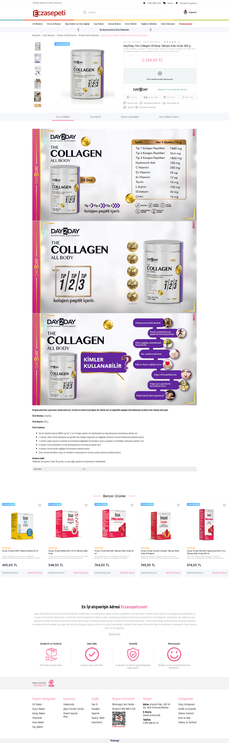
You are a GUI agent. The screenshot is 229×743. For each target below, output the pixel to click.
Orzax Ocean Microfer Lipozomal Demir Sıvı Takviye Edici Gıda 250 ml (206, 552)
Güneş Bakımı (38, 713)
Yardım (170, 3)
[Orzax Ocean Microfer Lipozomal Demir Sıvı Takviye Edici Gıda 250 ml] (207, 523)
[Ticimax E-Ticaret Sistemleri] (114, 741)
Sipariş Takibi (98, 717)
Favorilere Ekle (40, 505)
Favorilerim (97, 722)
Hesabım (96, 708)
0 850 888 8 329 (154, 3)
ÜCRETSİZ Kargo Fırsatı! (114, 29)
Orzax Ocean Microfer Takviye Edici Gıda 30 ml (113, 552)
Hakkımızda (68, 704)
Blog (65, 716)
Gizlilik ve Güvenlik (187, 708)
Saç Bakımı (37, 726)
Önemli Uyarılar (70, 713)
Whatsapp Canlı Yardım (123, 704)
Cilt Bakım (37, 704)
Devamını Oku (114, 633)
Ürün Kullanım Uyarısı (169, 116)
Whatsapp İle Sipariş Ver (147, 107)
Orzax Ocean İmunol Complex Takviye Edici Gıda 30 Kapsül (160, 552)
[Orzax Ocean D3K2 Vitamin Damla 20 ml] (22, 523)
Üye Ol (95, 704)
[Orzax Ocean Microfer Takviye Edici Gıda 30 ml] (114, 523)
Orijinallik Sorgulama (188, 3)
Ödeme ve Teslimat (187, 722)
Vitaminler (37, 717)
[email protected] (151, 715)
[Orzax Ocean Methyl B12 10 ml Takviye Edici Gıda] (68, 523)
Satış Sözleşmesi (186, 704)
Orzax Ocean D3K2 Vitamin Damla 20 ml (20, 551)
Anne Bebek (38, 722)
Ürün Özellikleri (63, 116)
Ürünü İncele (10, 573)
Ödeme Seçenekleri (130, 116)
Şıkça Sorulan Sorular (73, 708)
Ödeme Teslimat (186, 713)
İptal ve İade (184, 717)
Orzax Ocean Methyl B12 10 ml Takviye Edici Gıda (68, 552)
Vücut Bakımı (38, 708)
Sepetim (96, 713)
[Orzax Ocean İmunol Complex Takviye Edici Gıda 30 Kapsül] (161, 523)
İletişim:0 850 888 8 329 (123, 708)
